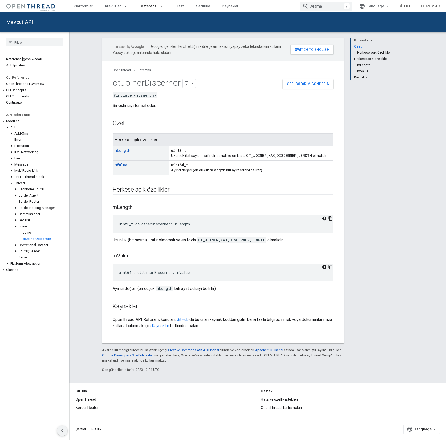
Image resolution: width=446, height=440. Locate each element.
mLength (122, 150)
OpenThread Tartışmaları (281, 408)
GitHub (405, 6)
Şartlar (81, 429)
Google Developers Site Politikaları (128, 355)
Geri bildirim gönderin (308, 84)
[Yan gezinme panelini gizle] (62, 431)
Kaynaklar (230, 6)
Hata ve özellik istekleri (279, 399)
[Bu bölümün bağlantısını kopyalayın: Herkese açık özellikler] (174, 190)
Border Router (87, 408)
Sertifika (203, 6)
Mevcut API (19, 22)
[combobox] (326, 6)
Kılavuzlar (113, 6)
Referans (148, 6)
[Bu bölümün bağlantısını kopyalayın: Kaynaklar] (143, 307)
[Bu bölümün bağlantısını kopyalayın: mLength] (137, 208)
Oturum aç (430, 6)
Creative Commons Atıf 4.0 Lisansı (193, 350)
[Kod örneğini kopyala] (330, 218)
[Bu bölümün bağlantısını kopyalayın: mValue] (135, 256)
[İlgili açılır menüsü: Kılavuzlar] (128, 6)
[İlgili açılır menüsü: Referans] (163, 6)
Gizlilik (96, 429)
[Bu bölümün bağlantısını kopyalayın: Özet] (130, 124)
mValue (121, 164)
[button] (34, 90)
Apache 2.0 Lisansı (269, 350)
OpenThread (122, 70)
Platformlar (83, 6)
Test (180, 6)
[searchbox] (34, 42)
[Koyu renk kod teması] (324, 218)
